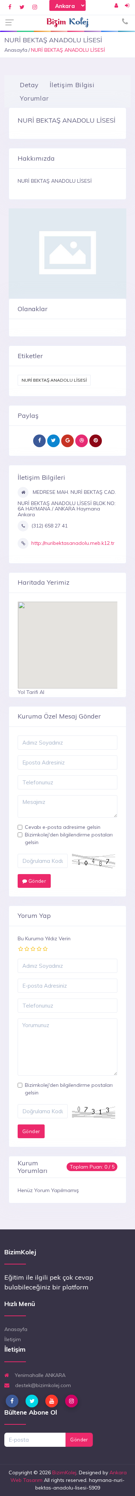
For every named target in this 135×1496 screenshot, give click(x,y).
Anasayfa (15, 50)
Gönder (36, 881)
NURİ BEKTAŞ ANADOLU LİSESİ (54, 380)
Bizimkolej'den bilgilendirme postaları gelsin (69, 838)
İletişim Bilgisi (72, 85)
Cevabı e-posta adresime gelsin (62, 827)
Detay (29, 85)
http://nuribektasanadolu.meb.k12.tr (72, 543)
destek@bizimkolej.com (42, 1385)
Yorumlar (34, 98)
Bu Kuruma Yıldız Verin (44, 938)
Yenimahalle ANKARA (39, 1375)
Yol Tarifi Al (31, 692)
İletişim (12, 1339)
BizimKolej (64, 1472)
